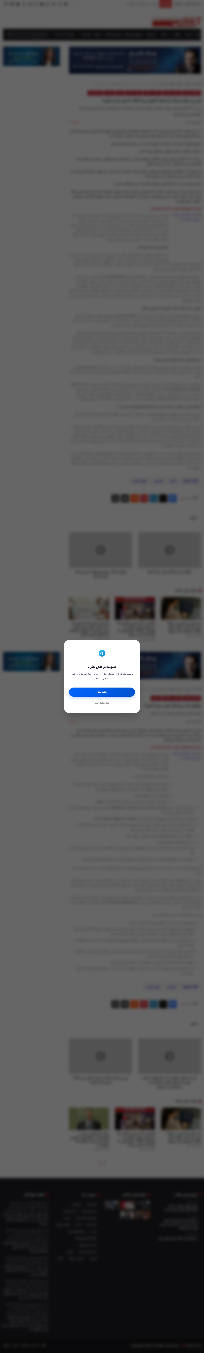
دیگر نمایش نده (102, 703)
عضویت (102, 692)
